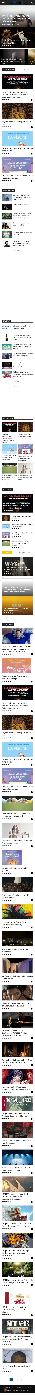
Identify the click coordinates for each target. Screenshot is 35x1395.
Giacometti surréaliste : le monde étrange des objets (25, 477)
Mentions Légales (21, 1387)
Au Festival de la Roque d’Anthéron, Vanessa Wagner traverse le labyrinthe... (14, 1032)
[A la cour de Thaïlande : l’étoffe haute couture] (17, 885)
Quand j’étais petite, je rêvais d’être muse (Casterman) (17, 176)
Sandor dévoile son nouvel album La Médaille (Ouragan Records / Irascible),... (21, 243)
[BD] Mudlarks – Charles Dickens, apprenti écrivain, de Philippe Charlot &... (17, 1339)
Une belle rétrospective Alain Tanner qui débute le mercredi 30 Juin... (22, 346)
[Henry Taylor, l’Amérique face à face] (17, 1356)
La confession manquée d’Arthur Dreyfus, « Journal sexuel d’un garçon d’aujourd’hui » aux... (16, 649)
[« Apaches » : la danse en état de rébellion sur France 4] (17, 1157)
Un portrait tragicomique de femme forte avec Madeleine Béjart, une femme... (15, 94)
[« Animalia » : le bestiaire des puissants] (17, 939)
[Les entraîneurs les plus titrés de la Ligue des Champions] (7, 356)
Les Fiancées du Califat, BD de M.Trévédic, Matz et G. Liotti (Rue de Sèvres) (17, 569)
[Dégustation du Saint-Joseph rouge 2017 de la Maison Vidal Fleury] (7, 337)
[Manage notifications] (5, 1390)
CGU (13, 1387)
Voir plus (16, 250)
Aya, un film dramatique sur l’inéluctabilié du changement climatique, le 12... (22, 197)
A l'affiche (22, 552)
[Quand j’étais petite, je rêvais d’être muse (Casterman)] (17, 165)
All (24, 70)
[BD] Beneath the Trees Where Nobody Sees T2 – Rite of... (15, 1114)
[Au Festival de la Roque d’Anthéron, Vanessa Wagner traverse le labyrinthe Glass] (17, 1020)
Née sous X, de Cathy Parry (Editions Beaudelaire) (14, 923)
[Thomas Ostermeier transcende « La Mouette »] (17, 38)
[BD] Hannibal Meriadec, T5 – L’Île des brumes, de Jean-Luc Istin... (17, 1281)
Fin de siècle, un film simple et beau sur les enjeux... (15, 677)
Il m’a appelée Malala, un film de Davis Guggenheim (16, 609)
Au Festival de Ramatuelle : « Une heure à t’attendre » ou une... (17, 1061)
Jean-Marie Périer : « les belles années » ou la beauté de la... (9, 477)
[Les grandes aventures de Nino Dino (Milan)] (7, 234)
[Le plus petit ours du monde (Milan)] (17, 858)
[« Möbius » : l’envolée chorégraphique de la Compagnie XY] (7, 365)
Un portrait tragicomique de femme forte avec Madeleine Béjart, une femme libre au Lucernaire (16, 505)
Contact (30, 1387)
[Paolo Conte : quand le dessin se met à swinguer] (17, 1130)
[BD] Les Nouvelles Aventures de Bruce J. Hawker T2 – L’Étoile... (16, 1224)
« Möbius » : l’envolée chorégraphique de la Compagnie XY (19, 365)
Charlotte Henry (6, 24)
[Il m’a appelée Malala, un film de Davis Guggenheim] (17, 605)
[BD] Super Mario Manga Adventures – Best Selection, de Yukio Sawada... (23, 374)
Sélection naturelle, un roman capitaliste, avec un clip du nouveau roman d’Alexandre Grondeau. (17, 589)
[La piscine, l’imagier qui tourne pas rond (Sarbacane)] (17, 138)
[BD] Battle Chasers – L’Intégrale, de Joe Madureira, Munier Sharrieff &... (17, 1253)
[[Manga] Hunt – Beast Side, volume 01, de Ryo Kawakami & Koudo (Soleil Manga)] (17, 1077)
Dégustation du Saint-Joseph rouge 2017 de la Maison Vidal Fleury (22, 337)
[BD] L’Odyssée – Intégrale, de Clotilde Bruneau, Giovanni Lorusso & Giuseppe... (15, 1196)
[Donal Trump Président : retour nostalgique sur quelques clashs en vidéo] (14, 59)
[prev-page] (3, 184)
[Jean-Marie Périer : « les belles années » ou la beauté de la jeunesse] (9, 468)
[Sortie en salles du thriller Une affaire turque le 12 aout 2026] (17, 993)
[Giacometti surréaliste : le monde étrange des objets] (25, 468)
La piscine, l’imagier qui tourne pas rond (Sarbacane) (9, 457)
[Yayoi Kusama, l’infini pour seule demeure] (17, 111)
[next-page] (6, 184)
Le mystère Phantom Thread (22, 204)
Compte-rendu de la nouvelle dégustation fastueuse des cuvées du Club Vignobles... (22, 216)
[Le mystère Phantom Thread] (7, 207)
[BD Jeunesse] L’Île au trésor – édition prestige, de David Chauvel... (15, 1309)
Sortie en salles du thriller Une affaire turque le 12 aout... (15, 1004)
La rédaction (6, 1387)
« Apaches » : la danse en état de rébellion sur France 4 (16, 1168)
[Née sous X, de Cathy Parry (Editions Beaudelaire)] (17, 912)
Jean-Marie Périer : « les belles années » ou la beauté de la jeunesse (21, 543)
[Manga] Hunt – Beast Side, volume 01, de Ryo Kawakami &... (16, 1088)
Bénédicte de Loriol (9, 594)
